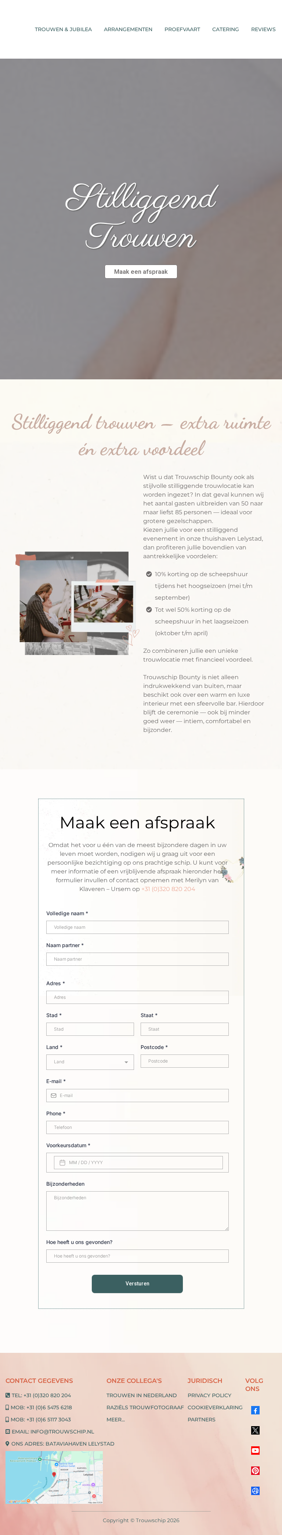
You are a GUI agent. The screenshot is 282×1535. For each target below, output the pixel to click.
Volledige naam (67, 913)
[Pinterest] (255, 1471)
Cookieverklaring (215, 1407)
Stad (54, 1015)
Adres (55, 983)
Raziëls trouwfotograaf (145, 1407)
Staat (149, 1015)
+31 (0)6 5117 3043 (48, 1419)
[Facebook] (255, 1410)
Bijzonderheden (65, 1184)
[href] (54, 1477)
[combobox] (90, 1062)
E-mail (56, 1081)
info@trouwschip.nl (62, 1431)
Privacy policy (209, 1395)
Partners (202, 1419)
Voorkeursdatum (68, 1145)
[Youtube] (255, 1450)
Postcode (154, 1047)
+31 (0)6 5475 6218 (49, 1407)
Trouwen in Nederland (141, 1395)
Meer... (115, 1419)
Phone (55, 1113)
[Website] (255, 1491)
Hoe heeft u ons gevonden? (79, 1242)
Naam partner (65, 945)
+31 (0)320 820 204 (168, 889)
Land (54, 1047)
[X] (255, 1430)
